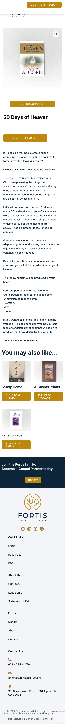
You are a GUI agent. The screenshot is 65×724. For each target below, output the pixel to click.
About (12, 630)
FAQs (11, 563)
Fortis (12, 613)
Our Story (14, 584)
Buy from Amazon (25, 138)
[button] (56, 34)
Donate (12, 621)
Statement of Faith (19, 601)
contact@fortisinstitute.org (25, 677)
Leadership (15, 592)
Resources (14, 554)
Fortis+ (12, 546)
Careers (13, 639)
